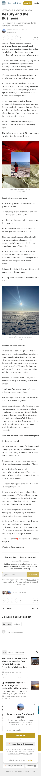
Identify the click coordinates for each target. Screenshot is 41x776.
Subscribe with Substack (22, 744)
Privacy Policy (27, 754)
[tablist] (12, 624)
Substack (9, 771)
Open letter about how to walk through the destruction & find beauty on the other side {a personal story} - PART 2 (14, 686)
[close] (34, 704)
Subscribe (27, 3)
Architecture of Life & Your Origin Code (15, 668)
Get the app (31, 766)
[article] (20, 668)
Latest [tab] (10, 652)
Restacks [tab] (17, 624)
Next (33, 608)
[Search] (37, 652)
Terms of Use (31, 580)
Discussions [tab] (19, 652)
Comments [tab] (7, 624)
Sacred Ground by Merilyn (17, 30)
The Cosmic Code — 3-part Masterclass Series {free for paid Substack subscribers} (15, 661)
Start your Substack (14, 766)
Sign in (36, 3)
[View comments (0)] (12, 37)
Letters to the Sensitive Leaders (17, 10)
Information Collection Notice (25, 582)
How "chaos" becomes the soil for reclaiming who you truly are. (15, 692)
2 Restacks (22, 593)
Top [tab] (4, 652)
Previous (9, 608)
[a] (35, 661)
